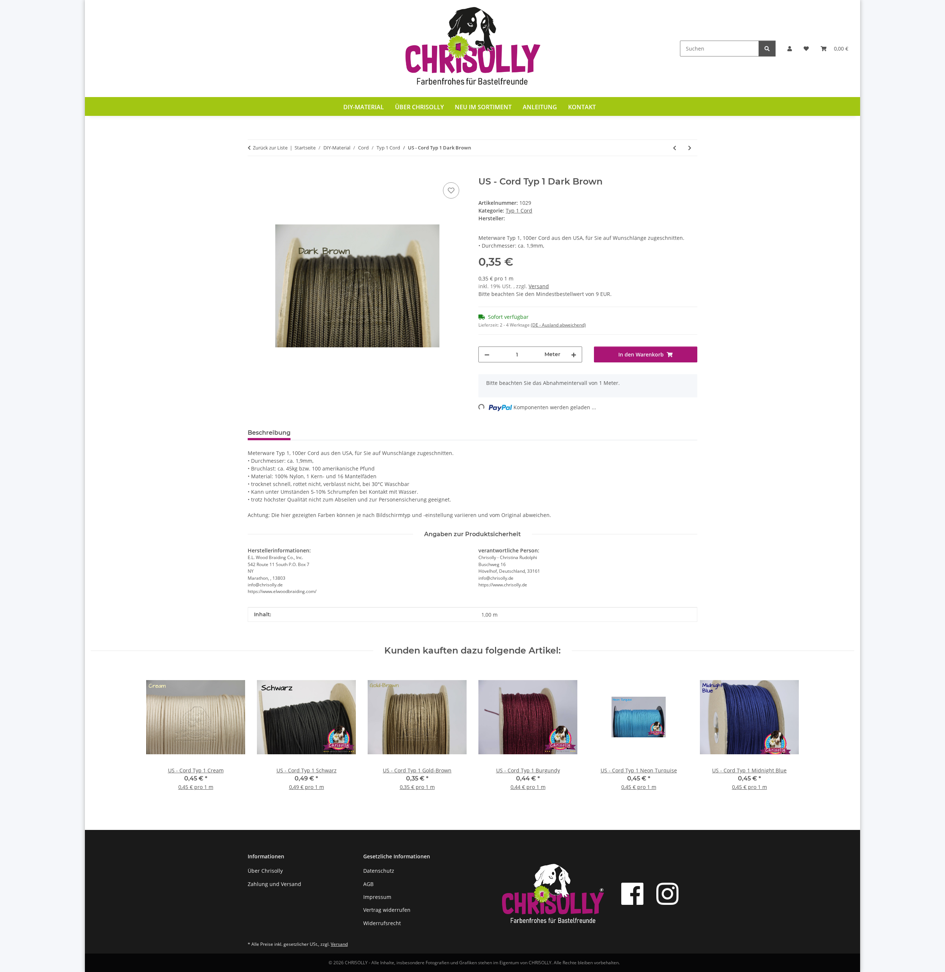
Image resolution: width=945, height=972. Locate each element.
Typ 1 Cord (519, 210)
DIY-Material (363, 107)
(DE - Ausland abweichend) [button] (558, 325)
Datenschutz (378, 870)
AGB (368, 883)
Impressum (377, 896)
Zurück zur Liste (270, 147)
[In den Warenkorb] (254, 172)
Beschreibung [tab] (269, 432)
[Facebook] (632, 894)
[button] (789, 48)
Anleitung (540, 107)
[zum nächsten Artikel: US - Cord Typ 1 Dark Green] (689, 148)
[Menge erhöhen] (574, 354)
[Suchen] (767, 48)
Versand (539, 286)
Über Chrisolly (419, 107)
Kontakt (582, 107)
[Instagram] (667, 894)
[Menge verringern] (487, 354)
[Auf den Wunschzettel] (451, 190)
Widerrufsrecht (382, 923)
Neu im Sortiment (483, 107)
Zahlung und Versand (274, 883)
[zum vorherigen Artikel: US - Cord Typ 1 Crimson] (674, 148)
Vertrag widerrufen (386, 909)
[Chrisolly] (472, 48)
